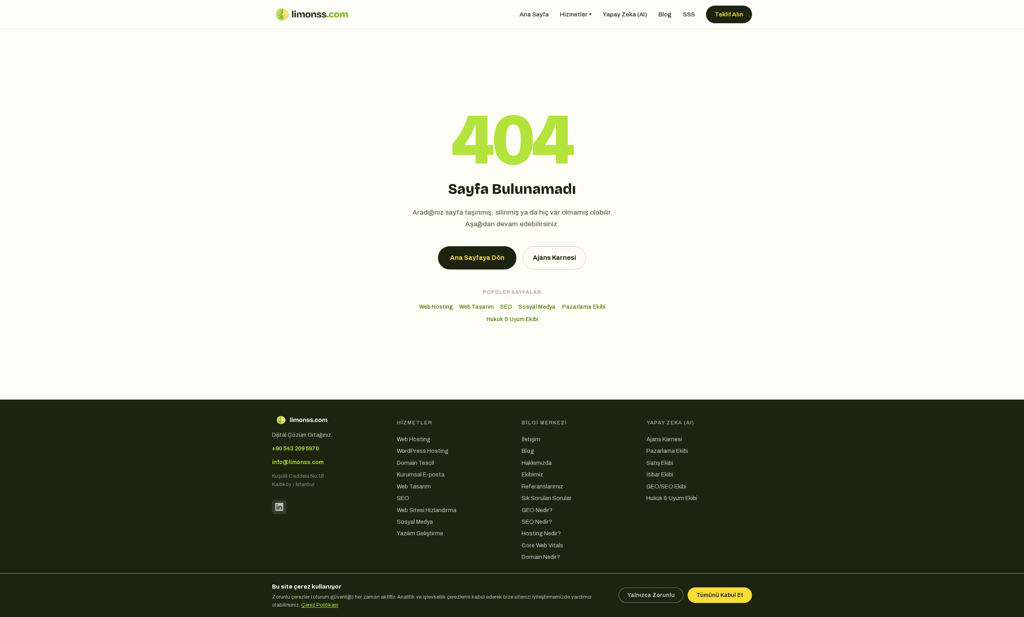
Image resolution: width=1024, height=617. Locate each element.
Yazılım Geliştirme (420, 533)
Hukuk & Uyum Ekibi (512, 319)
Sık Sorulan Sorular (547, 498)
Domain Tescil (415, 463)
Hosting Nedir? (541, 533)
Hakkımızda (537, 463)
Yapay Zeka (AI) (625, 14)
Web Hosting (436, 307)
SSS (689, 14)
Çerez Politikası (319, 605)
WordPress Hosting (422, 451)
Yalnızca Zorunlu (651, 595)
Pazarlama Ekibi (583, 307)
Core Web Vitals (542, 545)
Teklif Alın (729, 14)
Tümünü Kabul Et (719, 595)
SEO (506, 307)
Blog (665, 14)
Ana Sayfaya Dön (477, 257)
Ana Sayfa (534, 14)
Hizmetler (576, 14)
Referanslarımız (542, 486)
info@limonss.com (298, 462)
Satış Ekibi (659, 463)
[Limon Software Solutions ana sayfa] (312, 14)
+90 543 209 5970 (295, 449)
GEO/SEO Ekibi (666, 486)
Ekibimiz (532, 474)
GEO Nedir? (537, 510)
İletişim (531, 439)
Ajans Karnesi (554, 257)
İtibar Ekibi (659, 474)
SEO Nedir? (537, 522)
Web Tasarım (476, 307)
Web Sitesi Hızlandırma (426, 510)
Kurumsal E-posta (420, 474)
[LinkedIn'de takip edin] (279, 507)
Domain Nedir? (541, 557)
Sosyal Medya (537, 307)
